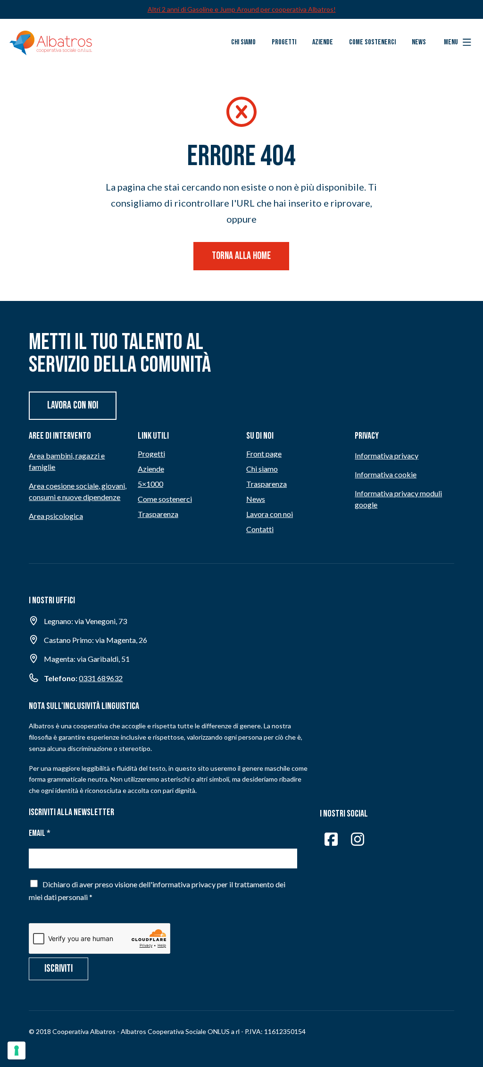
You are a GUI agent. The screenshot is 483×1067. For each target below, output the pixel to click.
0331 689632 (101, 678)
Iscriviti (58, 968)
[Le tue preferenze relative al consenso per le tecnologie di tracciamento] (16, 1050)
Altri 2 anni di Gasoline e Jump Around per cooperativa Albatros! (242, 9)
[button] (457, 42)
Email (39, 833)
